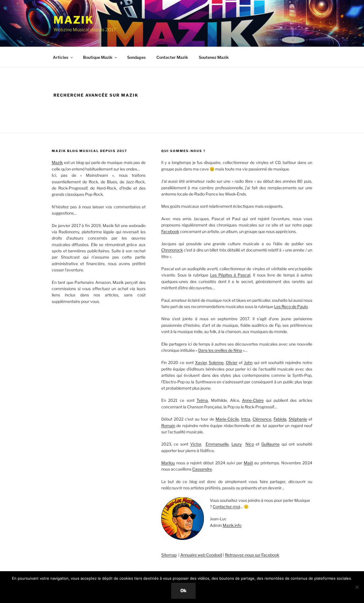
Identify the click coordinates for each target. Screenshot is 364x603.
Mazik (73, 20)
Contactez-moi (226, 506)
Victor (195, 444)
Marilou (168, 462)
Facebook (170, 231)
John (248, 362)
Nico (249, 444)
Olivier (231, 362)
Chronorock (172, 250)
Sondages (136, 57)
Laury (236, 444)
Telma (202, 400)
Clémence (262, 419)
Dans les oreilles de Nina (220, 350)
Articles (60, 57)
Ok (183, 590)
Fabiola (280, 419)
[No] (357, 587)
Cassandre (202, 469)
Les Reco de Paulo (291, 306)
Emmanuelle (217, 444)
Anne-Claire (253, 400)
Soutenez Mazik (214, 57)
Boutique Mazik (97, 57)
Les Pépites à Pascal (230, 275)
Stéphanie (298, 419)
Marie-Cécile (227, 419)
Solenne (216, 362)
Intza (245, 419)
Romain (168, 425)
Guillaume (270, 444)
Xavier (201, 362)
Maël (248, 462)
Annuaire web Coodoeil (201, 554)
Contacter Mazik (172, 57)
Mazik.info (232, 525)
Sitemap (169, 554)
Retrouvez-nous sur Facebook (252, 554)
